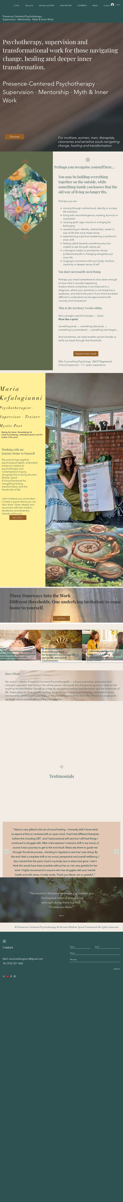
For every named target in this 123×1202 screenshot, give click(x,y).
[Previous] (6, 851)
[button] (47, 5)
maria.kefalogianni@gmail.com (26, 958)
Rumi (61, 915)
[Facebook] (11, 976)
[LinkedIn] (4, 976)
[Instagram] (14, 976)
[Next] (116, 851)
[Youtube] (7, 976)
